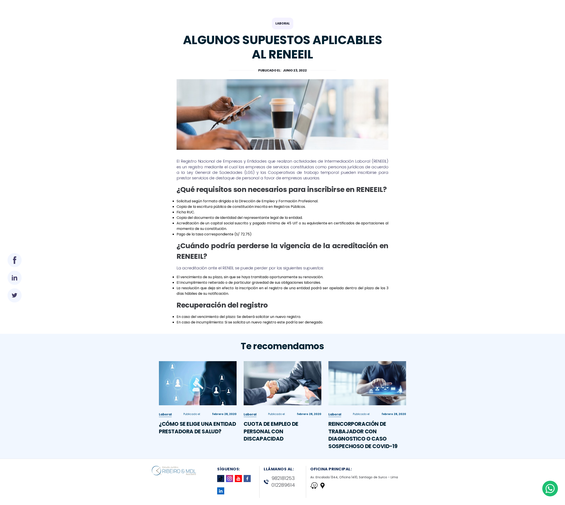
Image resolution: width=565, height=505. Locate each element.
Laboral (282, 23)
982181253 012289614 (283, 481)
